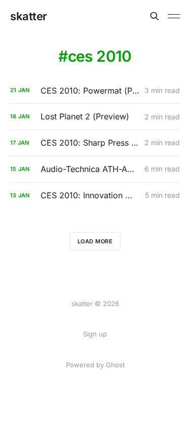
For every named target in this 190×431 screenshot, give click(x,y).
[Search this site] (154, 16)
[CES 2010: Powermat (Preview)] (95, 91)
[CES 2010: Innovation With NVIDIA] (95, 195)
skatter (28, 16)
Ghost (115, 365)
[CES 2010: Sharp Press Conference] (95, 143)
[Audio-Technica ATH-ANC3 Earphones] (95, 169)
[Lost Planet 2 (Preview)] (95, 117)
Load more (95, 241)
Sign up (95, 334)
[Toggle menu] (173, 16)
